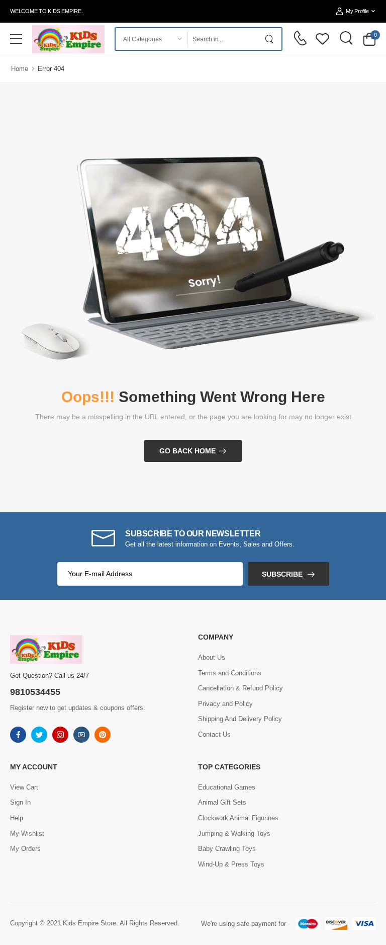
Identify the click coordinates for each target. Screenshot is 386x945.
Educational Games (226, 787)
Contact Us (214, 734)
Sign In (20, 802)
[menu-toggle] (16, 39)
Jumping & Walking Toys (234, 833)
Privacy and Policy (225, 703)
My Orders (25, 848)
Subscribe (282, 574)
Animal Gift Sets (222, 802)
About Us (211, 657)
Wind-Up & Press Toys (231, 864)
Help (16, 818)
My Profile (357, 11)
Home (19, 68)
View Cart (24, 787)
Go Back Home (187, 451)
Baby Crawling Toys (227, 848)
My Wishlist (27, 833)
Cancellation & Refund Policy (240, 688)
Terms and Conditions (229, 673)
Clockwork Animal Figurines (238, 818)
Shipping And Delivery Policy (240, 719)
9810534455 (35, 691)
